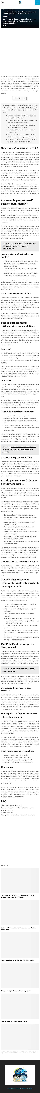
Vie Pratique (6, 16)
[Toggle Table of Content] (24, 98)
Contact (29, 1088)
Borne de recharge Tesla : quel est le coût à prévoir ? (15, 991)
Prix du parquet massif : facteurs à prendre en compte (18, 815)
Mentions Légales (21, 1088)
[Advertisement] (20, 54)
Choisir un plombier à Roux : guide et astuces (14, 1021)
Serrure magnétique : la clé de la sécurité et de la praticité (17, 960)
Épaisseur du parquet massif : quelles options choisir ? (18, 808)
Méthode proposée (7, 810)
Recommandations (7, 813)
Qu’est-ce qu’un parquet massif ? (11, 805)
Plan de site (11, 1088)
